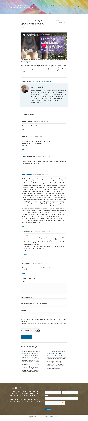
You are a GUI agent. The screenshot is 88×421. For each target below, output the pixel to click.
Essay (28, 357)
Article (36, 357)
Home (43, 5)
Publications (66, 5)
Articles (60, 5)
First (46, 390)
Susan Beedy (27, 174)
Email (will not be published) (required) (34, 304)
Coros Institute (36, 417)
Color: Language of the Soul (56, 351)
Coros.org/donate (58, 417)
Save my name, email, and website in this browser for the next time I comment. (43, 320)
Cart (75, 8)
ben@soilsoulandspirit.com (54, 416)
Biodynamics (35, 81)
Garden (42, 81)
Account (74, 5)
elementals (48, 81)
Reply (23, 129)
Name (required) (26, 297)
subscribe (63, 324)
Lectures (53, 5)
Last (63, 390)
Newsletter (54, 355)
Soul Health (32, 357)
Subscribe (48, 409)
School (48, 5)
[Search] (78, 7)
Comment (24, 281)
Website (23, 310)
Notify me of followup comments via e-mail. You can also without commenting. (43, 325)
